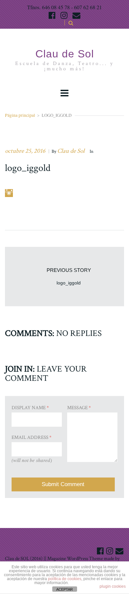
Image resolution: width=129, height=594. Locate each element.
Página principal (20, 115)
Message (79, 408)
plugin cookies (113, 586)
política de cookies (64, 579)
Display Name (30, 408)
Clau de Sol (71, 151)
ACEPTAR (64, 589)
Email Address (32, 437)
